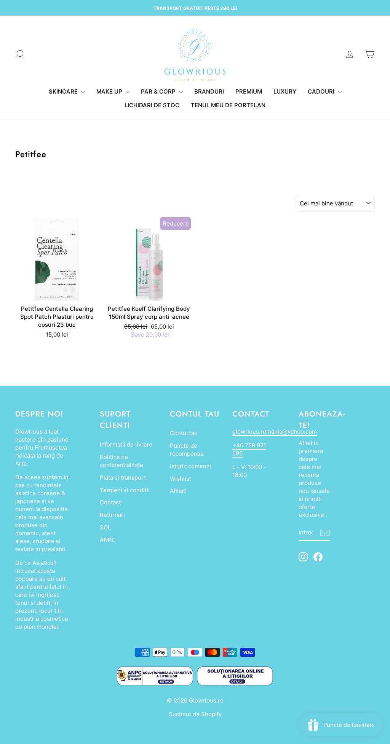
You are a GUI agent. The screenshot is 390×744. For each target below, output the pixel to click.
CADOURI (322, 91)
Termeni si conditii (125, 490)
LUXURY (284, 91)
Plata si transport (123, 477)
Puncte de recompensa (186, 449)
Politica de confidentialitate (121, 461)
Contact (110, 502)
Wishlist (180, 478)
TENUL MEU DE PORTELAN (228, 105)
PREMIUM (248, 91)
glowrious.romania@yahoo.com (274, 431)
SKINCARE (64, 91)
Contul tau (184, 433)
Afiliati (178, 490)
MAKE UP (110, 91)
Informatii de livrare (126, 444)
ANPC (108, 540)
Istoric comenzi (190, 466)
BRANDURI (209, 91)
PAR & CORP (159, 91)
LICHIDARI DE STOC (152, 105)
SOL (105, 527)
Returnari (112, 514)
